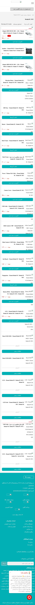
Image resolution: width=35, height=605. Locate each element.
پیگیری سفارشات (28, 531)
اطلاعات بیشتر (17, 351)
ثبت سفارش (30, 529)
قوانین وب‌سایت (11, 526)
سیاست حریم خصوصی (9, 524)
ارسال (4, 563)
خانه (33, 15)
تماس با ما (30, 544)
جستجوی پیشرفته (17, 24)
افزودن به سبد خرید (17, 41)
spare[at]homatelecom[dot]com (20, 490)
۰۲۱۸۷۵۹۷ (25, 488)
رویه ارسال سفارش (28, 526)
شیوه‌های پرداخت (28, 524)
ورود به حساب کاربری (7, 9)
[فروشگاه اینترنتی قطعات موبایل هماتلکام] (16, 3)
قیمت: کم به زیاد (28, 24)
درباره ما (30, 542)
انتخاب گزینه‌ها (13, 117)
